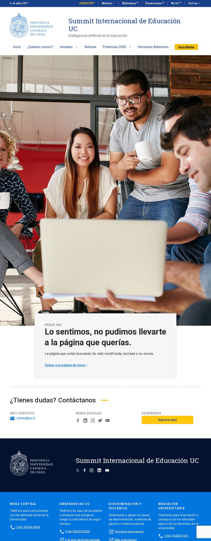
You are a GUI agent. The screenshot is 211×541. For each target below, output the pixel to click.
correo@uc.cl (25, 418)
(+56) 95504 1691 (176, 535)
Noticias (90, 47)
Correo (194, 3)
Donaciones (153, 3)
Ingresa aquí (167, 420)
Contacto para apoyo (129, 531)
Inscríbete (186, 47)
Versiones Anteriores (153, 47)
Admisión (86, 3)
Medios (108, 3)
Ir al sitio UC (18, 3)
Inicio (17, 47)
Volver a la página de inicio (67, 365)
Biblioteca (129, 3)
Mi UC (175, 3)
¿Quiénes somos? (40, 47)
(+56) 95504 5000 (77, 531)
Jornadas (68, 47)
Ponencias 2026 (117, 47)
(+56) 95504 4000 (28, 527)
